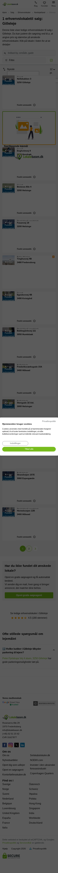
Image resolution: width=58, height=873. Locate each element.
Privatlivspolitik (49, 421)
